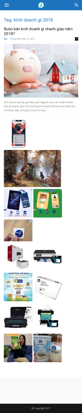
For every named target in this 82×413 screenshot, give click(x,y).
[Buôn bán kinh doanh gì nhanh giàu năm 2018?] (41, 71)
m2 (5, 38)
